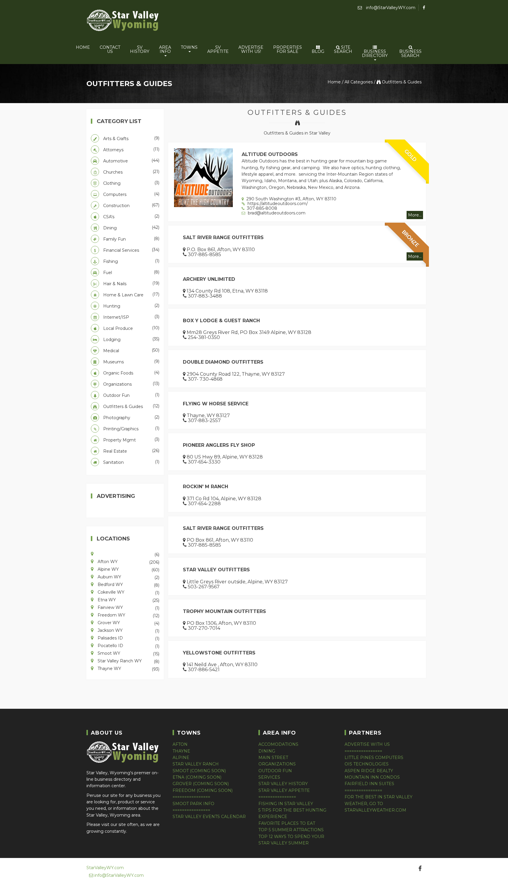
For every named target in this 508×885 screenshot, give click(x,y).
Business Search (410, 53)
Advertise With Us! (250, 49)
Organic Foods (130, 373)
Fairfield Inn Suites (369, 783)
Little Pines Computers (374, 757)
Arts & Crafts (130, 138)
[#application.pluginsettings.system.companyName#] (123, 21)
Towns (189, 47)
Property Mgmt (130, 440)
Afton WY (127, 561)
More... (415, 215)
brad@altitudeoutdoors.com (276, 213)
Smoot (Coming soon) (199, 770)
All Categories (359, 82)
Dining (130, 228)
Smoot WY (127, 653)
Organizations (130, 384)
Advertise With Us (367, 744)
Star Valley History (283, 783)
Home (83, 47)
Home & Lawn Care (130, 295)
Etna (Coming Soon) (197, 777)
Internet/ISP (130, 317)
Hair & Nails (130, 283)
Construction (130, 205)
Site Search (343, 49)
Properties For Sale (287, 49)
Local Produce (130, 328)
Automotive (130, 161)
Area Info (165, 49)
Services (269, 777)
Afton (180, 744)
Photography (130, 417)
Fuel (130, 272)
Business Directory (375, 53)
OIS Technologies (367, 764)
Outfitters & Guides (401, 82)
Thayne (181, 751)
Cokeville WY (127, 592)
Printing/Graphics (130, 428)
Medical (130, 350)
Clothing (130, 183)
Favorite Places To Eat (286, 823)
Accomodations (278, 744)
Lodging (130, 339)
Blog (318, 51)
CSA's (130, 216)
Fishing (130, 261)
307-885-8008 (261, 208)
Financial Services (130, 250)
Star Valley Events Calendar (209, 816)
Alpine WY (127, 569)
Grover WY (127, 622)
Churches (130, 172)
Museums (130, 362)
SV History (139, 49)
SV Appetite (218, 49)
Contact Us (110, 49)
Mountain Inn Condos (372, 777)
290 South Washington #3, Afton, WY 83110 (290, 198)
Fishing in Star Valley (285, 803)
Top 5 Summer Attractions (291, 829)
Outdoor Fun (130, 395)
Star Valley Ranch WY (127, 660)
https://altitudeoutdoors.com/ (277, 203)
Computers (130, 194)
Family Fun (130, 239)
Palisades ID (127, 637)
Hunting (130, 306)
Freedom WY (127, 614)
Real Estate (130, 451)
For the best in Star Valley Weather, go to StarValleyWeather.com (378, 803)
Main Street (273, 757)
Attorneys (130, 149)
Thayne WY (127, 668)
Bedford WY (127, 584)
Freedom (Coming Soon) (203, 790)
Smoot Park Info (193, 803)
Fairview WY (127, 607)
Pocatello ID (127, 645)
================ (191, 797)
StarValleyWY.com (105, 867)
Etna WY (127, 599)
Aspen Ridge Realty (369, 770)
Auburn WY (127, 576)
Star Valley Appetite (284, 790)
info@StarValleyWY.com (390, 7)
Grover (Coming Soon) (201, 783)
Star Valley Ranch (196, 764)
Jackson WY (127, 630)
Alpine (181, 757)
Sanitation (130, 462)
